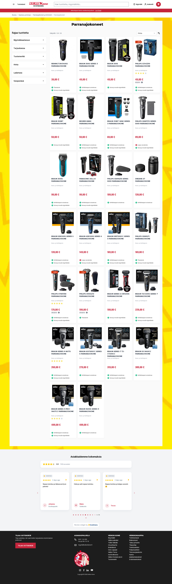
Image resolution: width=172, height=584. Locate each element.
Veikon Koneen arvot (115, 557)
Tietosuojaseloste (135, 552)
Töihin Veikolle (113, 543)
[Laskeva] (159, 33)
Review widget (79, 525)
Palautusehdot (134, 550)
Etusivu (14, 15)
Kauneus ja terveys (25, 15)
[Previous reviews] (38, 493)
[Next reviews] (134, 493)
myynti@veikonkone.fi (85, 545)
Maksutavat (133, 540)
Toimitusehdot (134, 547)
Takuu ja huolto (134, 543)
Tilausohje (132, 545)
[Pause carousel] (86, 518)
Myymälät (111, 538)
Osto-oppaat (112, 550)
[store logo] (38, 4)
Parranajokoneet (59, 15)
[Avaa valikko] (13, 4)
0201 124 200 (82, 539)
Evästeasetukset (135, 559)
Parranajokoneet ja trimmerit (42, 15)
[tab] (72, 515)
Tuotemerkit (112, 559)
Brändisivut (112, 547)
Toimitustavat (134, 538)
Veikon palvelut (113, 540)
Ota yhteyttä (112, 545)
